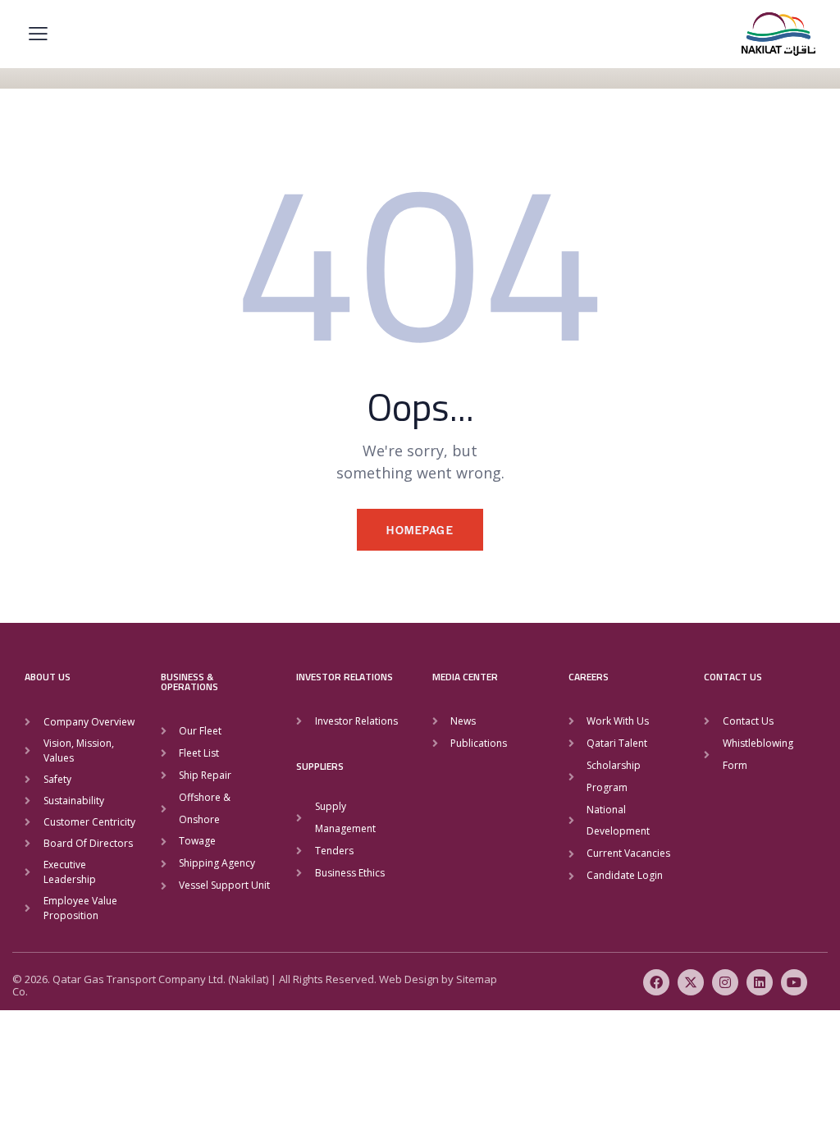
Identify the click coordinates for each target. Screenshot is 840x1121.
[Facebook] (656, 982)
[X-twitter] (691, 982)
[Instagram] (725, 982)
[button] (38, 33)
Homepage (420, 530)
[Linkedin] (759, 982)
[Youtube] (794, 982)
